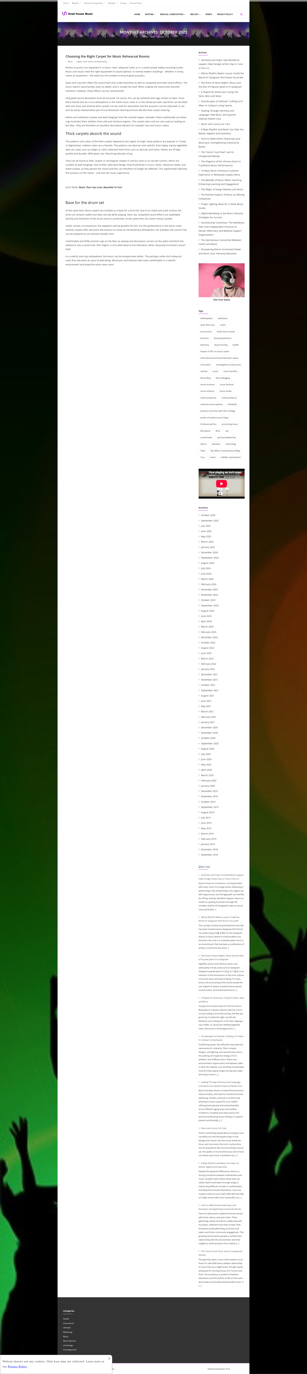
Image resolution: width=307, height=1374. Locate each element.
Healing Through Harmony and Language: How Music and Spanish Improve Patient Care (217, 114)
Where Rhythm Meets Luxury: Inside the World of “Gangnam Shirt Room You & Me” (221, 75)
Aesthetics (223, 318)
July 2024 (206, 568)
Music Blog (205, 377)
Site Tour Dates (221, 299)
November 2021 (209, 679)
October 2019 (208, 801)
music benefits (230, 371)
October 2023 (208, 600)
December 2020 (209, 727)
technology (230, 443)
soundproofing (100, 61)
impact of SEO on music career (214, 351)
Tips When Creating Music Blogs (225, 450)
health (236, 344)
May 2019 (206, 828)
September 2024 (210, 557)
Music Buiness (69, 1340)
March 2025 (207, 541)
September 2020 (210, 743)
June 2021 (206, 700)
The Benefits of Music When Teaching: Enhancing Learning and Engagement (220, 182)
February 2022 (208, 663)
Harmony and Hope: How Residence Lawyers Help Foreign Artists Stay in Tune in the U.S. (221, 64)
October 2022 (208, 642)
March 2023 (207, 626)
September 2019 (210, 807)
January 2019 (208, 844)
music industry (207, 391)
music (215, 371)
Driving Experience (222, 338)
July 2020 (206, 754)
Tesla (202, 450)
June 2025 (206, 531)
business (204, 338)
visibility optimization (230, 457)
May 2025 (206, 536)
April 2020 (206, 769)
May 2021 (206, 706)
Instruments (68, 1323)
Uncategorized (69, 1349)
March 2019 (207, 833)
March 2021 (207, 711)
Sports (203, 443)
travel (212, 457)
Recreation (205, 430)
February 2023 (208, 632)
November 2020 (209, 732)
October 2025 (208, 515)
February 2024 (208, 584)
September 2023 (210, 605)
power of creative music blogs (214, 417)
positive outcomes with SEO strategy (217, 410)
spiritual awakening (226, 437)
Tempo (123, 3)
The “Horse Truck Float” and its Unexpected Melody (216, 154)
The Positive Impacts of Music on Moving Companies (221, 196)
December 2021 (209, 674)
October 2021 (208, 684)
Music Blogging (223, 377)
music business (207, 384)
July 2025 (206, 525)
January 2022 (208, 669)
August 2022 (207, 647)
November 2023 (209, 594)
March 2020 (207, 775)
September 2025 (210, 520)
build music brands (226, 331)
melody (204, 371)
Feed (207, 866)
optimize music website (211, 404)
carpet (79, 61)
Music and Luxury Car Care (215, 123)
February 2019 (208, 838)
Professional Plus (208, 424)
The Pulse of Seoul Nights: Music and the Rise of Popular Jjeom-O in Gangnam (220, 84)
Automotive (206, 331)
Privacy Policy (136, 3)
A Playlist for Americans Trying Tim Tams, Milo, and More (218, 94)
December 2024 (209, 552)
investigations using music (228, 364)
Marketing (67, 1332)
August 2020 (207, 748)
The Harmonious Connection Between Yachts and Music (220, 242)
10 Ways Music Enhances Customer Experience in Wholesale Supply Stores (219, 172)
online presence (228, 397)
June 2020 (206, 759)
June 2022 (206, 653)
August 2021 (207, 695)
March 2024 (207, 578)
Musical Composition (93, 3)
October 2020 (208, 738)
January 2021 (208, 722)
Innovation (205, 364)
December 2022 (209, 637)
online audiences (208, 397)
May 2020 (206, 764)
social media (206, 437)
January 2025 (208, 547)
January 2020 (208, 785)
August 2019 (207, 812)
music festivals (227, 384)
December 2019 (209, 791)
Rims (218, 430)
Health (66, 1318)
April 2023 (206, 621)
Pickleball (232, 404)
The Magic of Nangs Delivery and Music (222, 189)
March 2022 (207, 658)
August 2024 (207, 562)
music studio (88, 61)
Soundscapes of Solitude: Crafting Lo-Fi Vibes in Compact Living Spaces (221, 103)
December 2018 (209, 849)
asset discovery (207, 324)
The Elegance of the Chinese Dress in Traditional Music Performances (220, 163)
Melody (111, 3)
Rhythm (75, 3)
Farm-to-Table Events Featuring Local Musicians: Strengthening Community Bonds (219, 142)
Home (66, 3)
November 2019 (209, 796)
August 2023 (207, 610)
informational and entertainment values (219, 357)
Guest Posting (221, 344)
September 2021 (210, 690)
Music (70, 61)
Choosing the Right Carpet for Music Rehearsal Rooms (108, 56)
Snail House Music (216, 1368)
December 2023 (209, 589)
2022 (152, 36)
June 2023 (206, 616)
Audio (223, 324)
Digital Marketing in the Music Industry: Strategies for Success (221, 215)
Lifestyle (67, 1327)
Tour (202, 457)
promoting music (230, 424)
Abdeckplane (206, 318)
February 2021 (208, 716)
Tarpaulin (216, 443)
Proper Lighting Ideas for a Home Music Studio (221, 206)
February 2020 (208, 780)
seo (227, 430)
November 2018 (209, 854)
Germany (204, 344)
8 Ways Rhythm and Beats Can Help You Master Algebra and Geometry (221, 131)
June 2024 (206, 573)
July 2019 (206, 817)
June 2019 (206, 822)
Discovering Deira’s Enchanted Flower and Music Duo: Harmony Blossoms (220, 251)
